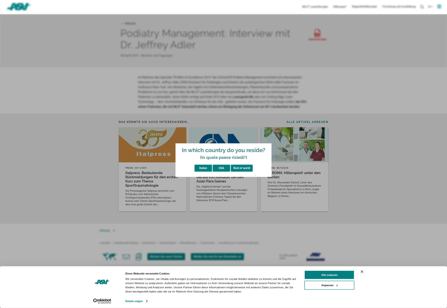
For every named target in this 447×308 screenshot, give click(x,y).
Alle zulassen (329, 274)
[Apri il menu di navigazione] (439, 7)
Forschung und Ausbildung (399, 6)
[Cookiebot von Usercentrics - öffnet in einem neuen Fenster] (102, 301)
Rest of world (241, 168)
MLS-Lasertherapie (315, 6)
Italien (203, 168)
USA (221, 168)
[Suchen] (422, 7)
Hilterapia (340, 6)
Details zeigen (134, 301)
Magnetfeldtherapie (364, 6)
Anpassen (327, 285)
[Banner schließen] (362, 271)
